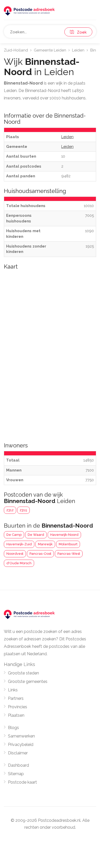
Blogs (13, 727)
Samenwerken (21, 736)
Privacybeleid (20, 744)
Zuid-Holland (16, 50)
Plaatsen (16, 715)
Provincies (17, 706)
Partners (16, 698)
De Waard (36, 535)
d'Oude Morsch (19, 563)
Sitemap (16, 773)
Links (13, 690)
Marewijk (45, 544)
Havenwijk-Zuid (19, 544)
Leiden (78, 50)
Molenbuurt (68, 544)
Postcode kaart (22, 782)
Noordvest (14, 554)
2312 (10, 510)
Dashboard (18, 765)
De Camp (14, 535)
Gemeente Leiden (50, 50)
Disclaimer (18, 753)
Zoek (80, 32)
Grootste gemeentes (27, 681)
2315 (23, 510)
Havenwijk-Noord (64, 535)
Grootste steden (23, 673)
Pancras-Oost (40, 554)
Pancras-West (68, 554)
